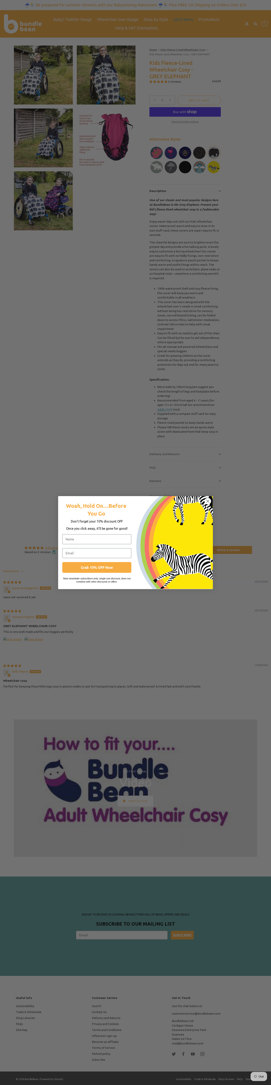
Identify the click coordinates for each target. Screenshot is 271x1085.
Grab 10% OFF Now (97, 567)
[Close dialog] (207, 501)
